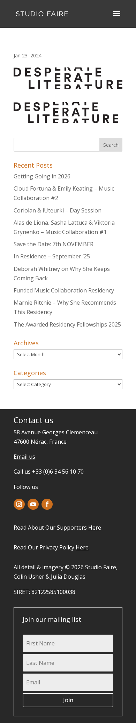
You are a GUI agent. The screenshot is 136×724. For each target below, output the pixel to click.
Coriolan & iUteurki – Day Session (57, 210)
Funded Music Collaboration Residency (64, 290)
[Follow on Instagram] (19, 504)
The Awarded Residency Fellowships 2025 (67, 324)
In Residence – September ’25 (52, 256)
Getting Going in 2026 (42, 176)
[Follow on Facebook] (47, 504)
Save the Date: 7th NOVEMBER (53, 244)
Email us (24, 456)
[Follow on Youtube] (33, 504)
